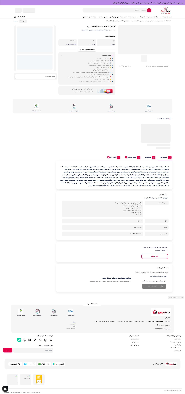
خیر (147, 66)
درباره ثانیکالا (132, 17)
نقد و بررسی (163, 157)
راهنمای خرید (178, 339)
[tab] (165, 157)
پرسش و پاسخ (131, 157)
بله (150, 66)
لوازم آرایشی (159, 21)
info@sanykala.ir (158, 329)
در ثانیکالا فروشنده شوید (89, 17)
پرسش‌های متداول (135, 345)
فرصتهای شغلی (114, 17)
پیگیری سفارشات (103, 17)
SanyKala (168, 21)
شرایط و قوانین (177, 351)
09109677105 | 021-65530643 (154, 321)
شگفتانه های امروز (152, 17)
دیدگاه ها (113, 157)
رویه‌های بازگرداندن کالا (175, 348)
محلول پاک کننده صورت (137, 21)
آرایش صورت (150, 21)
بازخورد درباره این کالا (126, 66)
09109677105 (50, 76)
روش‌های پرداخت (177, 345)
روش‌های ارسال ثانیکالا (176, 342)
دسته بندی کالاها (167, 17)
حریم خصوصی (135, 342)
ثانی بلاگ (142, 17)
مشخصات (148, 157)
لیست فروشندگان (135, 339)
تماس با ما (123, 17)
